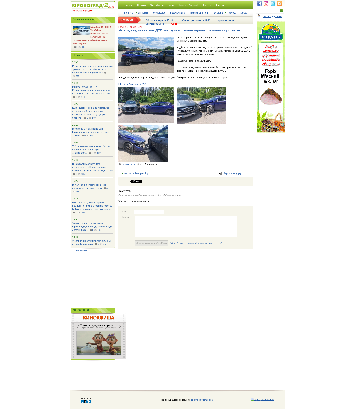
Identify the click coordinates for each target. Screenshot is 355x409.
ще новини (81, 250)
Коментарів (129, 164)
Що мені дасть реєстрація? (209, 243)
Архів (174, 23)
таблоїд (232, 12)
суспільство (159, 12)
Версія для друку (232, 173)
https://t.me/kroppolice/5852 (132, 84)
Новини (141, 5)
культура (218, 12)
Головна (128, 5)
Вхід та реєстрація (271, 16)
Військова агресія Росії (159, 20)
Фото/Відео (157, 5)
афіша (243, 12)
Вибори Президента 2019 (195, 20)
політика (128, 12)
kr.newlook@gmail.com (198, 400)
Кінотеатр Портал (213, 5)
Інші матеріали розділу (136, 173)
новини (122, 27)
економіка (143, 12)
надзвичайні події (199, 12)
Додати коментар (151, 243)
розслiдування (178, 12)
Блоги (171, 5)
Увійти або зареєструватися (183, 243)
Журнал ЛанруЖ (188, 5)
